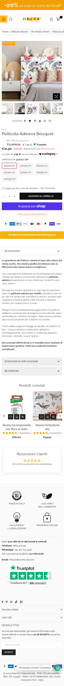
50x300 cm (25, 172)
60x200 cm (42, 166)
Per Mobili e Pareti (40, 32)
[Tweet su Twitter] (30, 121)
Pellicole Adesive (19, 32)
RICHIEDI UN (32, 235)
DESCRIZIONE (12, 251)
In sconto (9, 43)
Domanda (49, 188)
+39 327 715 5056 (23, 549)
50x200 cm (25, 166)
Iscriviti (8, 652)
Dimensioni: (15, 159)
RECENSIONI (12, 371)
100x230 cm (9, 179)
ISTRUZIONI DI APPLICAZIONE (21, 361)
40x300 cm (9, 172)
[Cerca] (11, 19)
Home (5, 32)
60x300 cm (42, 172)
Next (59, 71)
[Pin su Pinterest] (35, 121)
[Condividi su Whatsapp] (45, 121)
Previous (4, 71)
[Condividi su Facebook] (25, 121)
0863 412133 (19, 545)
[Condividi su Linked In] (40, 121)
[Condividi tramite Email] (50, 121)
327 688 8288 (36, 553)
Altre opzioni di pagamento (32, 214)
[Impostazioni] (51, 19)
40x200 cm (9, 166)
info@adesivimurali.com (21, 559)
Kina (4, 129)
